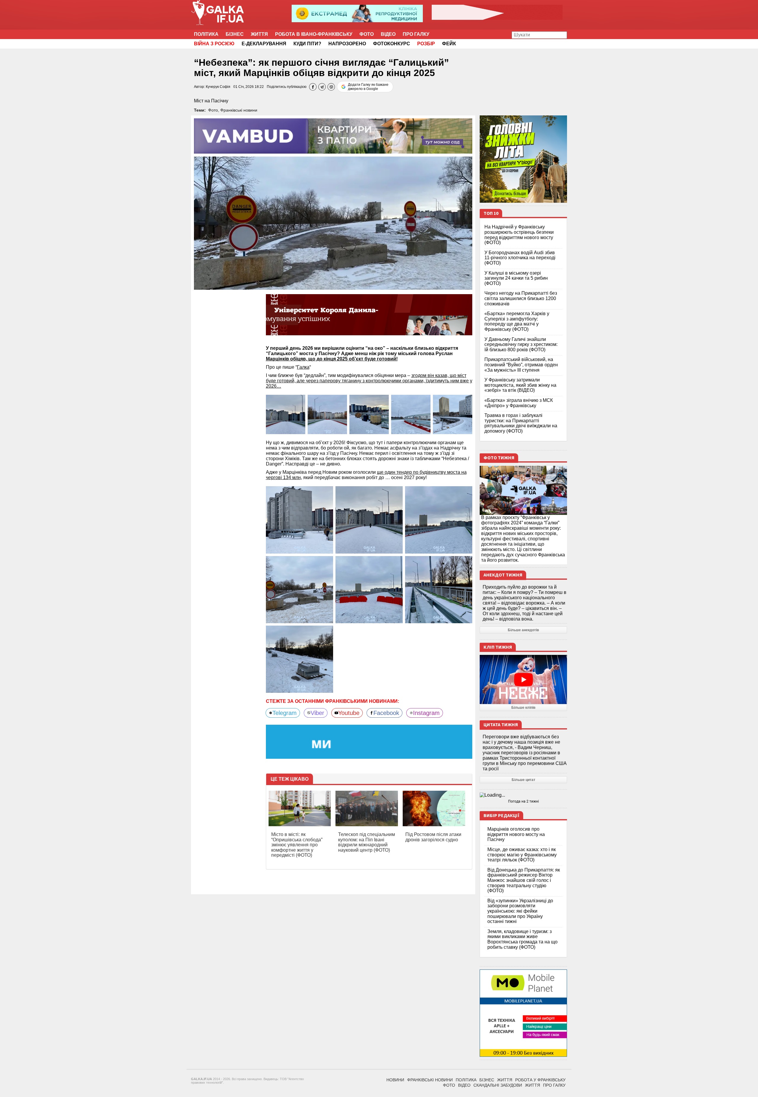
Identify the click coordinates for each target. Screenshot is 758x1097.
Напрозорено (347, 43)
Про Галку (416, 34)
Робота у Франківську (540, 1079)
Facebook (386, 713)
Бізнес (235, 34)
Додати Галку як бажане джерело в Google (368, 87)
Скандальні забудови (497, 1085)
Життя (259, 34)
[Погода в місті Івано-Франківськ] (523, 795)
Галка (303, 367)
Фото (366, 34)
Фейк (449, 43)
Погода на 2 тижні (523, 801)
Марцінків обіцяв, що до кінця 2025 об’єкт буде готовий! (332, 358)
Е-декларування (264, 43)
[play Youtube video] (523, 679)
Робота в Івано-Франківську (313, 34)
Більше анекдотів (523, 630)
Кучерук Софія (218, 87)
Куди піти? (307, 43)
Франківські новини (238, 110)
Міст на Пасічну (211, 100)
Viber (317, 713)
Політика (206, 34)
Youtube (348, 713)
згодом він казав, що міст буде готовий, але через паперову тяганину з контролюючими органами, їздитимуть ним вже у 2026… (369, 381)
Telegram (284, 713)
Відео (388, 34)
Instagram (426, 713)
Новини (395, 1079)
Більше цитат (523, 780)
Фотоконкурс (391, 43)
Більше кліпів (523, 707)
